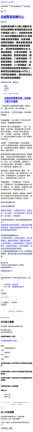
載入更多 (3, 293)
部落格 (6, 88)
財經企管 (15, 284)
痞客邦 (20, 277)
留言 (23, 277)
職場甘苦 (16, 82)
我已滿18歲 (4, 428)
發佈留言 (3, 304)
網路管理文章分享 (18, 286)
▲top (2, 290)
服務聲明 (19, 404)
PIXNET (8, 402)
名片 (5, 90)
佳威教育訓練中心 (12, 16)
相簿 (5, 86)
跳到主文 (4, 22)
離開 (10, 428)
